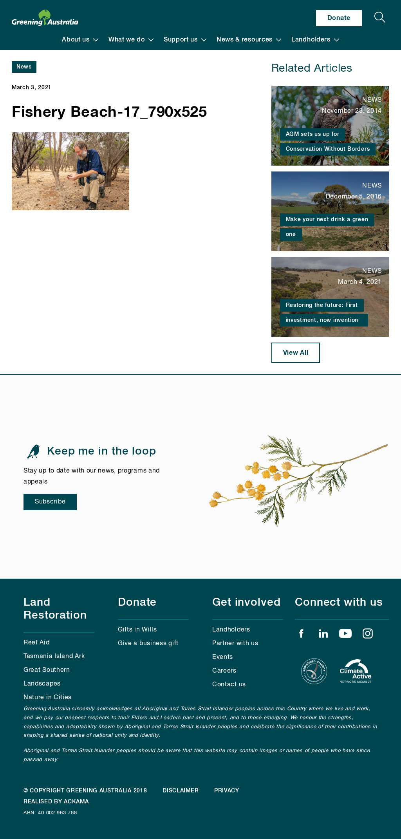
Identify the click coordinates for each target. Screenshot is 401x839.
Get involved (246, 602)
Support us (181, 40)
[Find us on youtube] (345, 635)
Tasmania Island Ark (54, 656)
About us (76, 40)
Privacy (226, 791)
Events (222, 657)
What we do (126, 40)
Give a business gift (148, 644)
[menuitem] (80, 40)
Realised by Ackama (56, 802)
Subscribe (50, 502)
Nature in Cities (47, 698)
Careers (224, 671)
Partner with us (235, 644)
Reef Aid (36, 643)
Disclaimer (181, 791)
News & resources (245, 40)
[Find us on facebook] (301, 635)
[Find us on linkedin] (323, 635)
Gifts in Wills (137, 630)
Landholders (311, 40)
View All (296, 353)
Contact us (229, 685)
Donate (338, 18)
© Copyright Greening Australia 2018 (85, 791)
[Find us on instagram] (367, 635)
